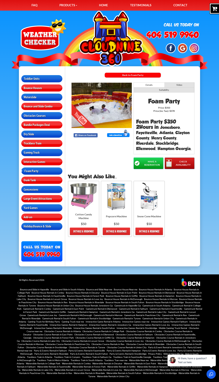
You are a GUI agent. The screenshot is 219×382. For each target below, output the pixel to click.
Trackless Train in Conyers (67, 357)
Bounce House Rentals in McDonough (124, 299)
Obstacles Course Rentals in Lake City (40, 341)
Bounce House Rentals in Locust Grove (47, 299)
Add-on (28, 217)
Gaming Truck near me (73, 321)
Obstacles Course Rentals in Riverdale (145, 344)
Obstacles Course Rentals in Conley (144, 331)
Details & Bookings (83, 231)
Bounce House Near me (125, 289)
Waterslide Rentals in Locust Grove (72, 369)
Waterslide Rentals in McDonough (141, 369)
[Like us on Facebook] (170, 47)
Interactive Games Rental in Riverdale (53, 328)
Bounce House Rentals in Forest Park (85, 296)
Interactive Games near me (135, 321)
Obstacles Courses (35, 116)
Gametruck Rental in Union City (158, 318)
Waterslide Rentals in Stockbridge (160, 373)
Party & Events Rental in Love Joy (159, 350)
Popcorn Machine (116, 216)
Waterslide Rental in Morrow (164, 360)
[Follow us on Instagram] (194, 47)
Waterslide (30, 97)
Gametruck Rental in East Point (68, 308)
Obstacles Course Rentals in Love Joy (125, 341)
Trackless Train (32, 143)
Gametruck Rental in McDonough (75, 315)
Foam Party (31, 171)
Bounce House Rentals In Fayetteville (46, 296)
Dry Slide (29, 134)
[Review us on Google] (182, 47)
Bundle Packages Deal (37, 125)
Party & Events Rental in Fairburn (50, 350)
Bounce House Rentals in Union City (56, 305)
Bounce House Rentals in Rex (52, 302)
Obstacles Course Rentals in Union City (127, 347)
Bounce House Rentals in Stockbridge (165, 302)
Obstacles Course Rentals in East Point (53, 334)
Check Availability (183, 163)
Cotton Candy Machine (83, 216)
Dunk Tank (30, 180)
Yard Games (31, 208)
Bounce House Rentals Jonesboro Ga (94, 305)
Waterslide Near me (139, 360)
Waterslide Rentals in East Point (140, 363)
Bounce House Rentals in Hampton (156, 296)
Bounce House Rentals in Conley (48, 292)
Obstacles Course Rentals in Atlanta (62, 331)
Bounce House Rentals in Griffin (122, 296)
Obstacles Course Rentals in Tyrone (87, 347)
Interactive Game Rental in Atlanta (103, 321)
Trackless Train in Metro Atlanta (53, 360)
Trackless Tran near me (115, 360)
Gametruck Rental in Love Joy (42, 315)
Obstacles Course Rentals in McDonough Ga (167, 341)
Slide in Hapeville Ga (173, 353)
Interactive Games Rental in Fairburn (169, 321)
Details (149, 84)
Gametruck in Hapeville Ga (127, 305)
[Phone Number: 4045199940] (172, 34)
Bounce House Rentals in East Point (119, 292)
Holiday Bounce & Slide (37, 226)
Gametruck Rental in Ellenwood (101, 308)
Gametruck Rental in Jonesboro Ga (117, 312)
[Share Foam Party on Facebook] (87, 135)
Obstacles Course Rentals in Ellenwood (94, 334)
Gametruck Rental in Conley (37, 308)
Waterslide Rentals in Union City (113, 376)
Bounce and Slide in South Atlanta (68, 289)
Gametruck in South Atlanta (156, 305)
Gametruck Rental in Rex (174, 315)
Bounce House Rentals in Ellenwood (157, 292)
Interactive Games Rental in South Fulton (94, 328)
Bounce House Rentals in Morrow (161, 299)
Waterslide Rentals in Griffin (121, 366)
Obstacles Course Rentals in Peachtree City (67, 344)
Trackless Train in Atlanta (39, 357)
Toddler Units (32, 79)
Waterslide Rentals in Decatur (107, 363)
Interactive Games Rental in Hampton (68, 324)
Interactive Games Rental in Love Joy (151, 324)
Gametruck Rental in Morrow (108, 315)
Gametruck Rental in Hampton (83, 312)
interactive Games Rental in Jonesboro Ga (110, 324)
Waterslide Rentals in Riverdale (89, 373)
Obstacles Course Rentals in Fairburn (134, 334)
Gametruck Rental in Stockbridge (94, 318)
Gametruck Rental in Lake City (151, 312)
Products (67, 5)
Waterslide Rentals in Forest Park (89, 366)
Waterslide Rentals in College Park (43, 363)
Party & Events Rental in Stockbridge (128, 353)
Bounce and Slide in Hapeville (34, 289)
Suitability (164, 89)
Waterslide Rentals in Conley (76, 363)
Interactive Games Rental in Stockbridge (137, 328)
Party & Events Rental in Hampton (124, 350)
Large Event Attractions (38, 199)
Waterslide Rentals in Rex (59, 373)
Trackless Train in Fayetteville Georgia (132, 357)
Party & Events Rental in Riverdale (51, 353)
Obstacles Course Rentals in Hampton (135, 337)
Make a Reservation (152, 163)
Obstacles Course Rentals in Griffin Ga (94, 337)
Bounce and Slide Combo (38, 106)
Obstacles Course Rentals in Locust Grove (82, 341)
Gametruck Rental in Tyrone (127, 318)
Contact (180, 5)
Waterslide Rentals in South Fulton (123, 373)
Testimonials (140, 5)
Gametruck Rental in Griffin (52, 312)
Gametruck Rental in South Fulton (59, 318)
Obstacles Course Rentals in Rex (107, 344)
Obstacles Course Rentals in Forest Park (53, 337)
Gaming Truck (31, 152)
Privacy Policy (155, 353)
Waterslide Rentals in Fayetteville (54, 366)
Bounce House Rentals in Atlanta (155, 289)
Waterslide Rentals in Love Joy (107, 369)
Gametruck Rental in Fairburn (133, 308)
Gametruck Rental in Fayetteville (166, 308)
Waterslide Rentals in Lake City (37, 369)
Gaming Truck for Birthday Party (44, 321)
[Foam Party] (101, 105)
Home (103, 5)
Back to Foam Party (132, 75)
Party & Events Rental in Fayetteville (86, 350)
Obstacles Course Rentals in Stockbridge (46, 347)
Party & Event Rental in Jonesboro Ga (167, 347)
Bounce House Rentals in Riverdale (86, 302)
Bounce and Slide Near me (99, 289)
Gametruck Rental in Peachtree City (142, 315)
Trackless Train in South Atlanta (87, 360)
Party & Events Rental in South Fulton (89, 353)
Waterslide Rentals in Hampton (152, 366)
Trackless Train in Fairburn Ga (96, 357)
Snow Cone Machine (149, 216)
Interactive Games (34, 162)
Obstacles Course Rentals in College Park (103, 331)
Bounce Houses (33, 88)
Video (179, 84)
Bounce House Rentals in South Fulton (125, 302)
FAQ (35, 5)
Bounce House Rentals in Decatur (83, 292)
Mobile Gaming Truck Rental (173, 328)
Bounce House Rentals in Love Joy (86, 299)
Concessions (31, 189)
